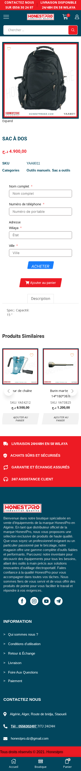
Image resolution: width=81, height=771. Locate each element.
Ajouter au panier (20, 419)
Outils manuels (38, 170)
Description (40, 298)
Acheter (40, 266)
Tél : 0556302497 (24, 726)
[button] (40, 282)
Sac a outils (61, 170)
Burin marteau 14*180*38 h (61, 393)
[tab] (40, 298)
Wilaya (13, 228)
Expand (7, 121)
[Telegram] (58, 601)
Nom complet (19, 186)
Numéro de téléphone (25, 204)
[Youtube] (46, 601)
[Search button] (72, 30)
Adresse (15, 222)
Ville (12, 245)
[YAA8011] (40, 80)
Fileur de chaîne (20, 390)
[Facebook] (22, 601)
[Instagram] (34, 601)
